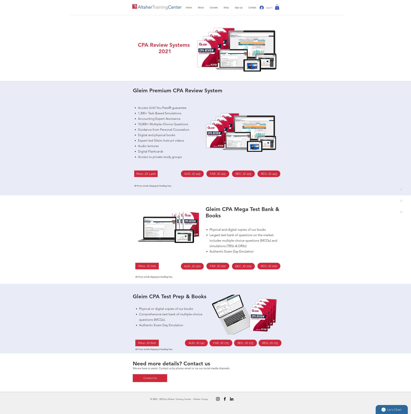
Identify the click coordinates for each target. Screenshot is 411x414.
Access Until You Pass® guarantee (162, 108)
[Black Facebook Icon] (224, 399)
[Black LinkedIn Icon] (231, 399)
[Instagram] (217, 399)
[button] (201, 8)
